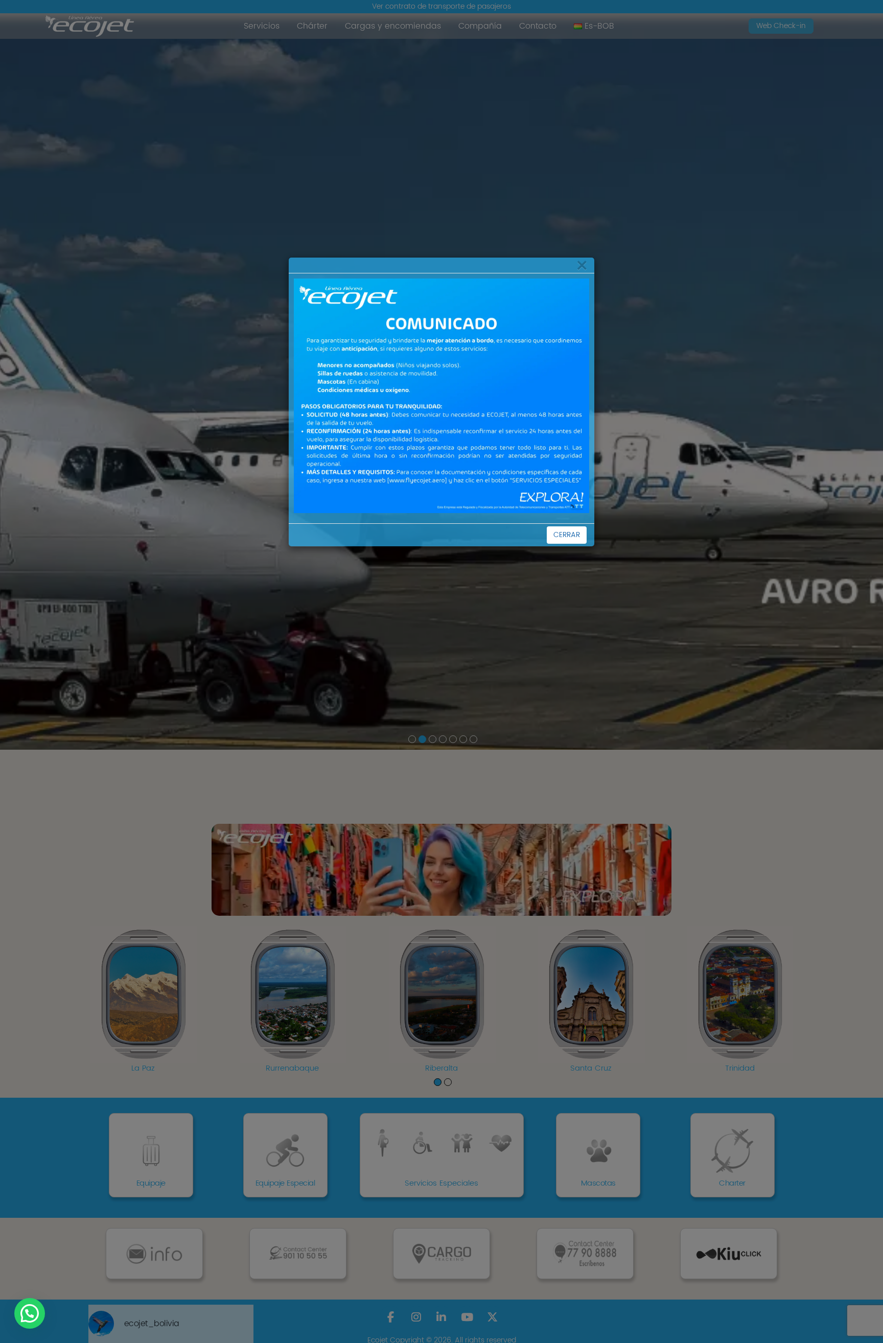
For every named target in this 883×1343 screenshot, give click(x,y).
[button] (29, 1313)
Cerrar (566, 535)
